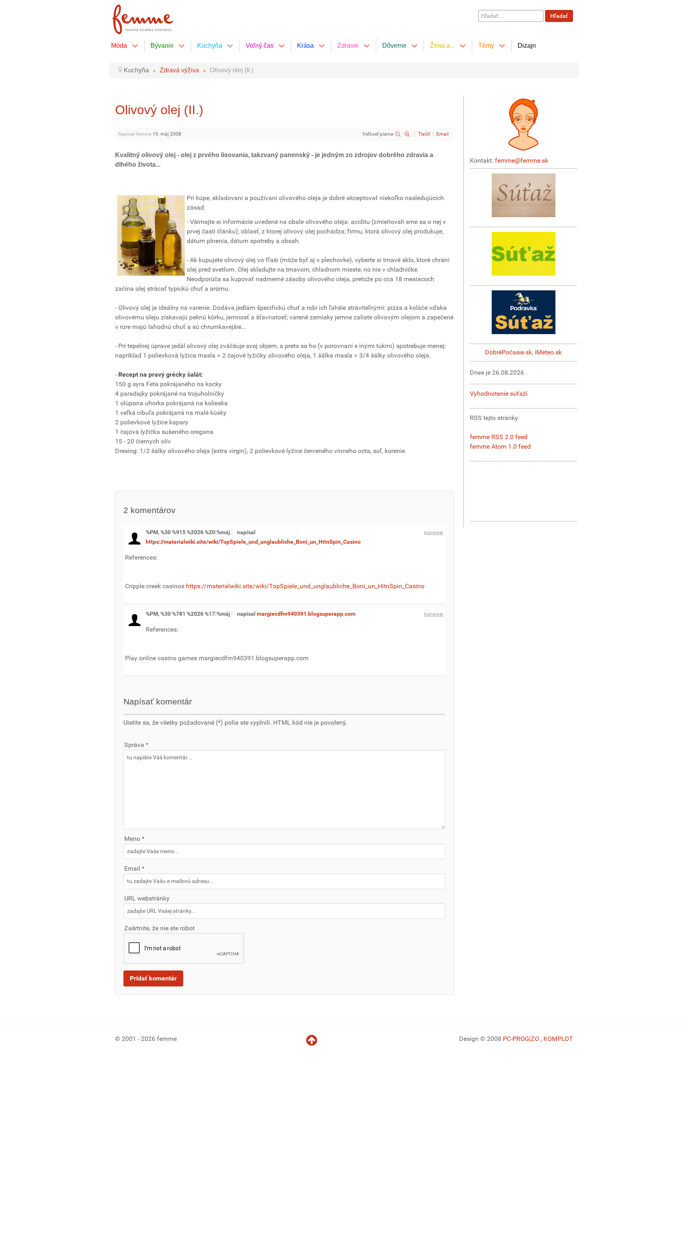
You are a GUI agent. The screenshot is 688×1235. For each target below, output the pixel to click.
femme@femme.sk (521, 160)
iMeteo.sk (548, 352)
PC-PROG (516, 1038)
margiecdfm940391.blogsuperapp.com (306, 614)
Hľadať (559, 16)
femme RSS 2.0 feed (499, 437)
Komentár (434, 532)
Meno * (134, 838)
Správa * (136, 745)
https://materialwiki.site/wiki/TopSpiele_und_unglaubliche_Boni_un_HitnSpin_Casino (253, 542)
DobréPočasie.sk (508, 352)
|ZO (535, 1038)
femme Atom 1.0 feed (500, 446)
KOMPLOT (558, 1038)
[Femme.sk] (151, 17)
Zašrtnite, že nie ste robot (159, 928)
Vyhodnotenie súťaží (499, 393)
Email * (134, 868)
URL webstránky (147, 898)
